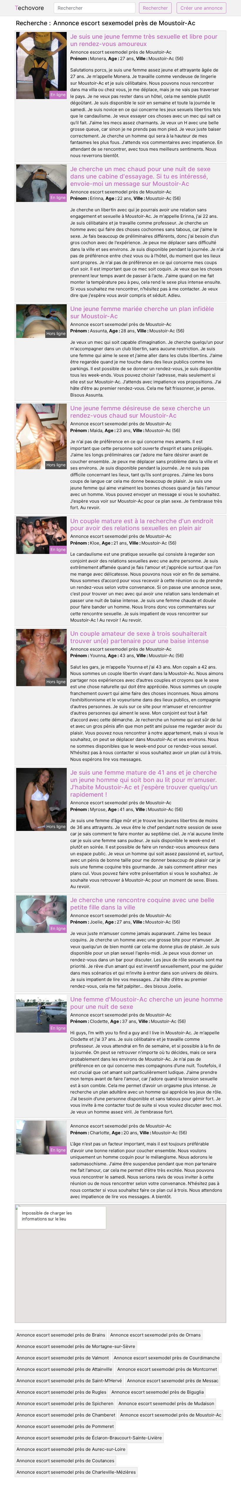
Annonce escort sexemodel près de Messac (172, 1380)
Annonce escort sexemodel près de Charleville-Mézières (76, 1472)
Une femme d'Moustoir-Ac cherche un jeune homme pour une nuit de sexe (146, 1003)
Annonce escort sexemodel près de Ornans (155, 1335)
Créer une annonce (201, 8)
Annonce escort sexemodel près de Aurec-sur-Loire (70, 1449)
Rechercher (155, 8)
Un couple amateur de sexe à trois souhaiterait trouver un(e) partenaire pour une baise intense (139, 637)
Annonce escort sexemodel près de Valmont (62, 1358)
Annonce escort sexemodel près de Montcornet (167, 1369)
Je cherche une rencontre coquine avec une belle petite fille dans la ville (142, 903)
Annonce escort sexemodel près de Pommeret (65, 1426)
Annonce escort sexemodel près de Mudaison (166, 1403)
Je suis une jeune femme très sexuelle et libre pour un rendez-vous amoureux (143, 40)
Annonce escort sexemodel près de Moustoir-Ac (170, 1415)
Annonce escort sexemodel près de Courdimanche (167, 1358)
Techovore (29, 7)
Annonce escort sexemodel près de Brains (60, 1335)
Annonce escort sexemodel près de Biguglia (157, 1392)
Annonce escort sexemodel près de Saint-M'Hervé (69, 1380)
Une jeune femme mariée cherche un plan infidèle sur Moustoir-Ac (142, 312)
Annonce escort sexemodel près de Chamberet (65, 1415)
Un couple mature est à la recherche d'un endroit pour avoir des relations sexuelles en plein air (141, 524)
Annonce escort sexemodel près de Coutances (65, 1460)
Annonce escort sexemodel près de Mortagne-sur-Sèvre (75, 1346)
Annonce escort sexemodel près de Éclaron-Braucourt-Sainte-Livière (89, 1438)
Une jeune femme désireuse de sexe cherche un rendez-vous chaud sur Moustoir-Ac (140, 411)
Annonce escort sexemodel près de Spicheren (64, 1403)
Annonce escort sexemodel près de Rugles (61, 1392)
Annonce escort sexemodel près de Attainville (64, 1369)
